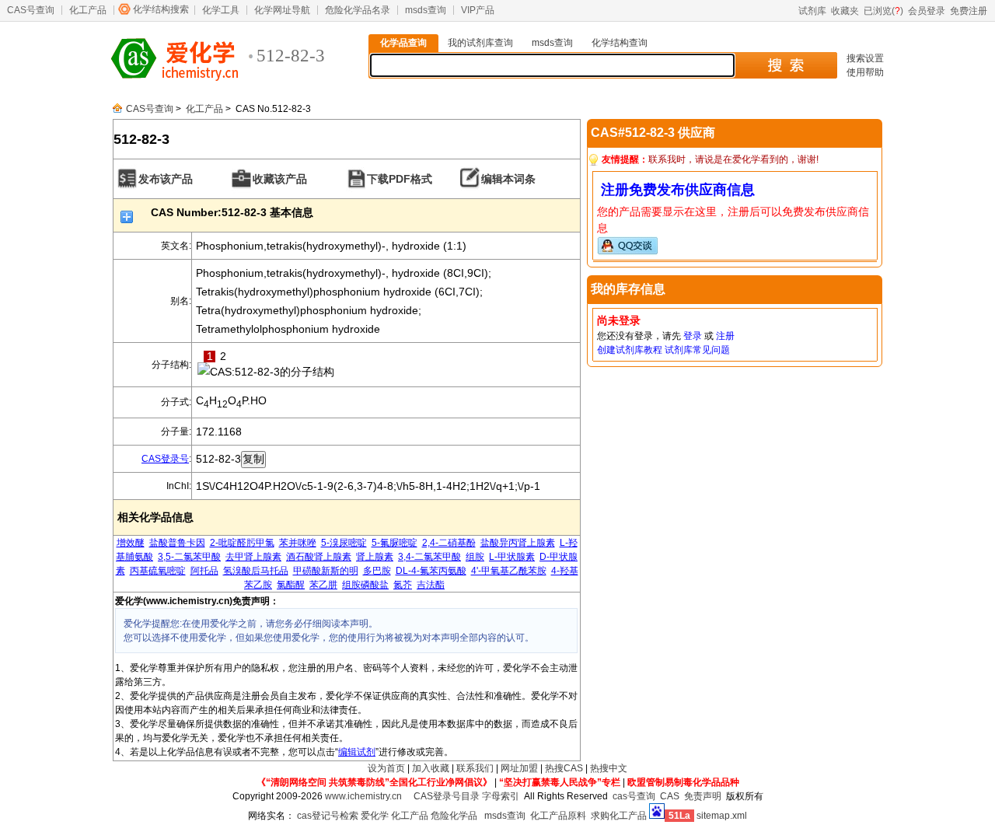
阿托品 (204, 570)
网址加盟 (519, 768)
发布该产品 (165, 179)
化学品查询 (403, 42)
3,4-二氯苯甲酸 (429, 556)
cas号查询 (634, 796)
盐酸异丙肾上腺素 (517, 542)
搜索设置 (865, 58)
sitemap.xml (721, 815)
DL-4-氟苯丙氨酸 (431, 570)
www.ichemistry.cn (363, 796)
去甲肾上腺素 (253, 556)
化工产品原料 (558, 815)
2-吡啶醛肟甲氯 (242, 542)
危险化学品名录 (357, 10)
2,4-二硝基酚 (449, 542)
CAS (669, 796)
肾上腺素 (374, 556)
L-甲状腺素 (512, 556)
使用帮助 (865, 72)
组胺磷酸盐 (365, 584)
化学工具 (220, 10)
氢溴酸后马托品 (255, 570)
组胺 (475, 556)
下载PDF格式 (399, 179)
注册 (725, 335)
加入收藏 (430, 768)
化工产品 (87, 10)
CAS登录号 (165, 458)
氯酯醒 (291, 584)
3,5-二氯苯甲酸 (189, 556)
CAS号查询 (30, 10)
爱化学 (375, 815)
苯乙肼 (323, 584)
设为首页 (386, 768)
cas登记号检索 (327, 815)
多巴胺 (377, 570)
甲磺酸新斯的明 (325, 570)
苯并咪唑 (297, 542)
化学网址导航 (282, 10)
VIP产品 (477, 10)
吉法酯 (431, 584)
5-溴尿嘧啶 (344, 542)
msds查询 (425, 10)
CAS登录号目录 (447, 796)
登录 (692, 335)
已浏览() (883, 10)
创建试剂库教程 (629, 349)
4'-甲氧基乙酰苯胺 (508, 570)
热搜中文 (608, 768)
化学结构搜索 (161, 9)
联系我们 (475, 768)
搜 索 (785, 65)
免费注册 (968, 10)
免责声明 (702, 796)
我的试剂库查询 (480, 42)
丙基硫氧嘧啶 (158, 570)
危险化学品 (454, 815)
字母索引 (500, 796)
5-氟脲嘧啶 (394, 542)
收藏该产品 (280, 179)
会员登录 (926, 10)
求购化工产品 (619, 815)
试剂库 (812, 10)
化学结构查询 (620, 42)
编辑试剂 (356, 751)
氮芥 (402, 584)
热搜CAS (564, 768)
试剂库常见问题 (697, 349)
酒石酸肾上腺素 (318, 556)
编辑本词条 (508, 179)
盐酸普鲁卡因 (177, 542)
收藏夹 (845, 10)
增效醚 (131, 542)
